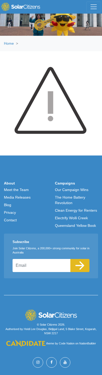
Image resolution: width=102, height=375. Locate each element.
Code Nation (67, 343)
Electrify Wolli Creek (71, 218)
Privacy (10, 212)
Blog (7, 205)
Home (9, 43)
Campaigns (65, 183)
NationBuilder (87, 343)
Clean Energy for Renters (76, 210)
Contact (10, 220)
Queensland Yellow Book (75, 225)
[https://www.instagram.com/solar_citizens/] (38, 362)
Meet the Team (16, 190)
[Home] (20, 7)
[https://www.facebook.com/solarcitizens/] (51, 362)
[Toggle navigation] (93, 7)
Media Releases (17, 197)
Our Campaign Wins (71, 190)
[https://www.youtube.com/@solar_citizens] (65, 362)
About (9, 183)
